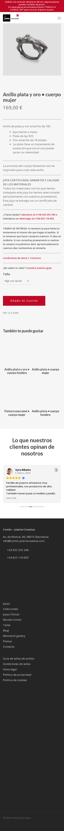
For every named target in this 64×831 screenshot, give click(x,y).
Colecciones (10, 609)
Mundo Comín (12, 620)
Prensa (7, 641)
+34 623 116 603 (18, 557)
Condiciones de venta (15, 258)
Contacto (35, 258)
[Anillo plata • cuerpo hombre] (46, 392)
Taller (7, 625)
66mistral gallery (14, 636)
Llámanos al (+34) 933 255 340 (38, 214)
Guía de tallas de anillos (18, 658)
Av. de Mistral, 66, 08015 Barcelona (26, 537)
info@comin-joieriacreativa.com (23, 541)
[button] (59, 18)
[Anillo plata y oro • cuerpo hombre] (17, 351)
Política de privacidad (17, 675)
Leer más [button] (38, 498)
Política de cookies (15, 680)
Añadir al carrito (24, 300)
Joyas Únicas (11, 614)
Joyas (6, 603)
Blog (6, 630)
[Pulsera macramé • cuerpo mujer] (17, 392)
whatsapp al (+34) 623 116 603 (37, 218)
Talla (6, 274)
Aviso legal (10, 669)
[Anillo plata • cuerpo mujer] (46, 351)
